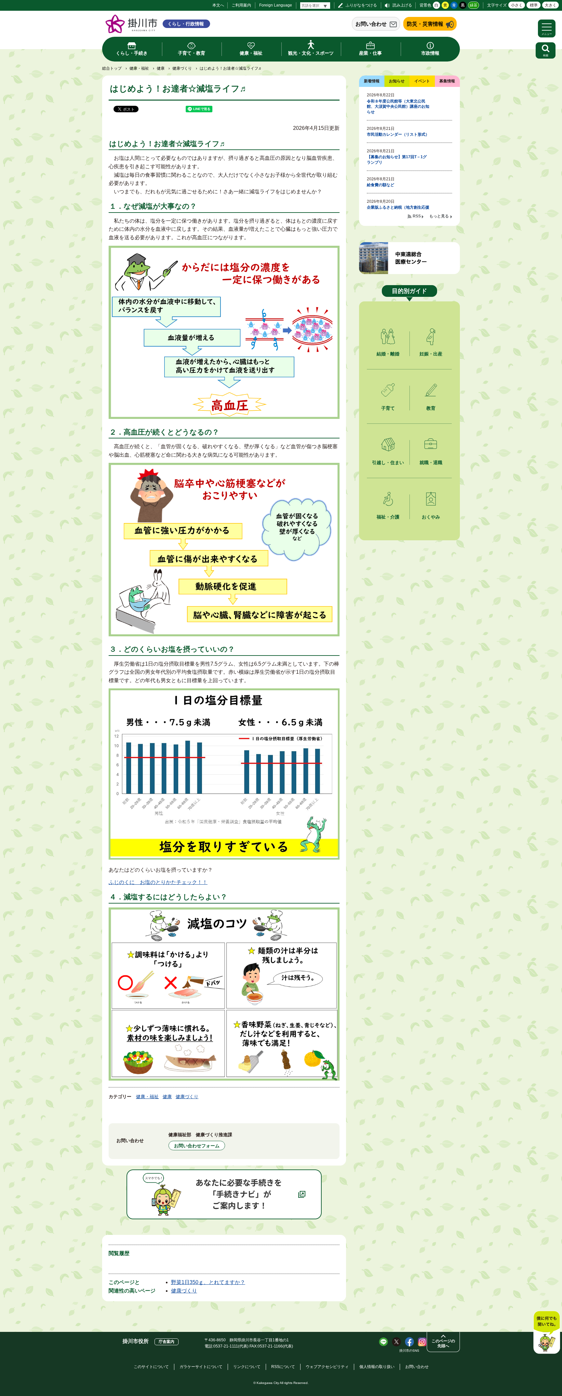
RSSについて (283, 1366)
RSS (417, 216)
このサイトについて (151, 1366)
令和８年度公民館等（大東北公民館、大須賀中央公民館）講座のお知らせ (398, 107)
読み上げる (402, 5)
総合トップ (112, 68)
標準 (534, 5)
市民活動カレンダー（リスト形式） (398, 134)
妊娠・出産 (431, 353)
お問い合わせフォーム (197, 1145)
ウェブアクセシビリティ (327, 1366)
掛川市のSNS (409, 1350)
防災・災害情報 (425, 24)
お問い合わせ (371, 24)
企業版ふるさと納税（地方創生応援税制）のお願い (398, 210)
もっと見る (439, 216)
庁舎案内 (166, 1341)
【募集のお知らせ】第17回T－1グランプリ (397, 160)
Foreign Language (275, 5)
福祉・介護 (388, 516)
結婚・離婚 (388, 353)
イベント (422, 81)
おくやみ (431, 516)
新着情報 (372, 81)
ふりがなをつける (361, 5)
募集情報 (447, 81)
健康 (161, 68)
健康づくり (182, 68)
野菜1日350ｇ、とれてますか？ (208, 1282)
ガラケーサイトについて (201, 1366)
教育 (430, 408)
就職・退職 (431, 462)
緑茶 (473, 5)
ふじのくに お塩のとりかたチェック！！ (158, 882)
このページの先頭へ (443, 1343)
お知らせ (397, 81)
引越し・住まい (388, 462)
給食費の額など (380, 185)
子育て (388, 408)
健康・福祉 (139, 68)
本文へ (218, 5)
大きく (550, 5)
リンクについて (247, 1366)
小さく (517, 5)
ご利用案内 (241, 5)
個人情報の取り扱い (377, 1366)
